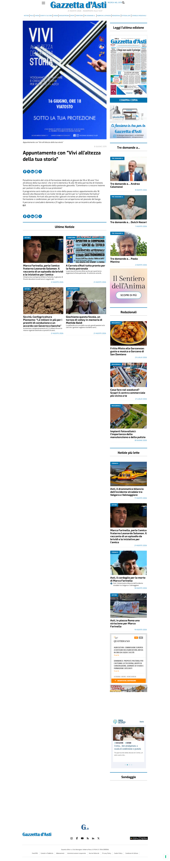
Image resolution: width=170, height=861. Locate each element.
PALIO (32, 16)
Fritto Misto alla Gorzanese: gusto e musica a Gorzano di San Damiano (127, 351)
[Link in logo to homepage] (43, 834)
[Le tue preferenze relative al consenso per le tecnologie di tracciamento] (165, 856)
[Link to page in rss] (87, 838)
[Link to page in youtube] (82, 838)
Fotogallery (126, 16)
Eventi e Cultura (46, 16)
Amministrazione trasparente (76, 853)
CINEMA (55, 16)
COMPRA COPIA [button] (128, 100)
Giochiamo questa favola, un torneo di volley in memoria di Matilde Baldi (84, 319)
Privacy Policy (106, 853)
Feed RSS (35, 853)
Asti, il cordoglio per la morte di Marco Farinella (127, 579)
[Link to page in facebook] (25, 171)
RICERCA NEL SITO (115, 2)
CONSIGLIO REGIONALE (139, 16)
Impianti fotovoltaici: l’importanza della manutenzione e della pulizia (127, 434)
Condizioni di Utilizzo (131, 853)
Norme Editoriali (94, 853)
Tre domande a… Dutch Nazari (128, 222)
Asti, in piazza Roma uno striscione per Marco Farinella (125, 623)
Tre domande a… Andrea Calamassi (125, 185)
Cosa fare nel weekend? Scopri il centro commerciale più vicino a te (127, 392)
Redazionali (116, 16)
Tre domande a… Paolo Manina (124, 260)
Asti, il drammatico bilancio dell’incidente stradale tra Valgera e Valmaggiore (127, 491)
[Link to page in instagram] (71, 838)
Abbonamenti (60, 853)
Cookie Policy (118, 853)
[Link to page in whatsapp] (36, 171)
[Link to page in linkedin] (32, 171)
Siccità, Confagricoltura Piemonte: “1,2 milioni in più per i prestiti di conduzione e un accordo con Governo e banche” (42, 321)
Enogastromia (64, 16)
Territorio (79, 16)
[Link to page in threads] (40, 171)
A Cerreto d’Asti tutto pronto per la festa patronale (85, 267)
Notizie (26, 16)
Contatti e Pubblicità (47, 853)
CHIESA (37, 16)
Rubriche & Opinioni (104, 16)
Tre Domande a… (90, 16)
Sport (72, 16)
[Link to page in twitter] (28, 171)
